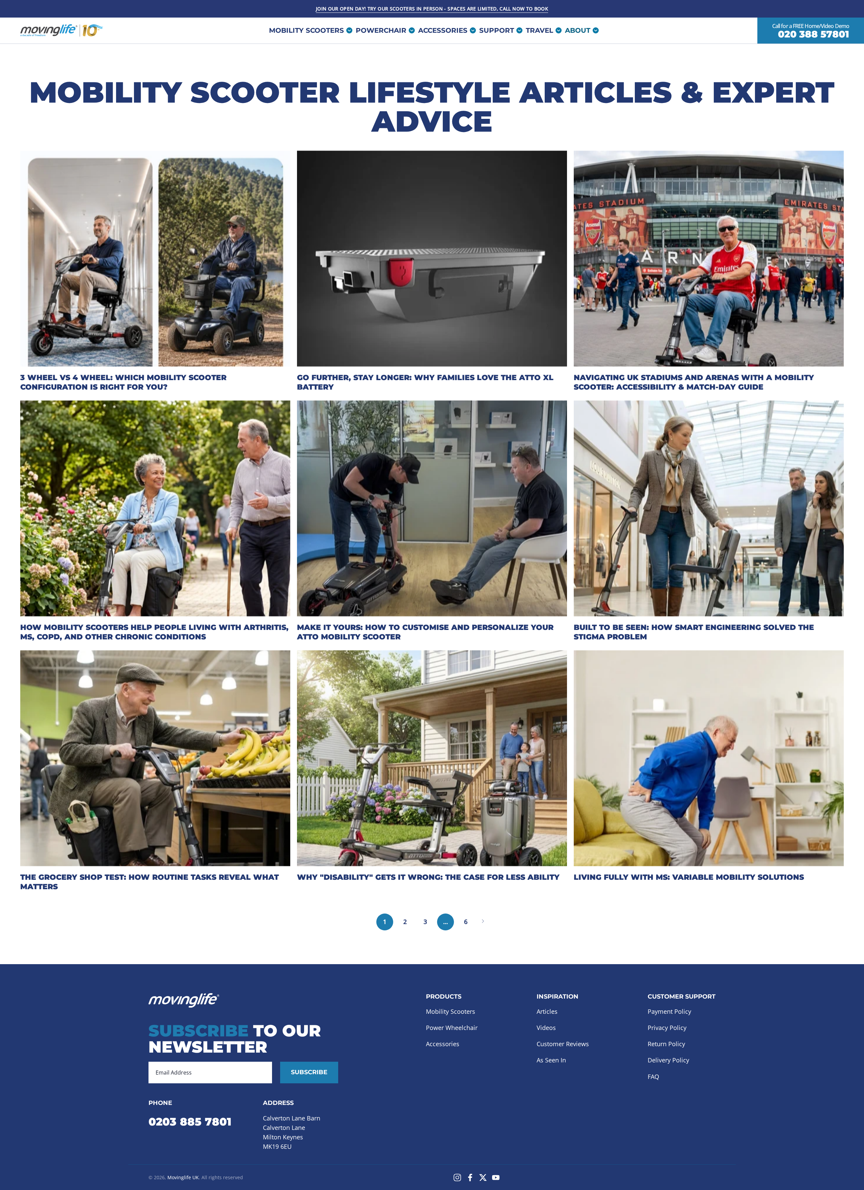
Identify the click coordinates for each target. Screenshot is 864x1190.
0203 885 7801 (189, 1121)
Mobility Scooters (450, 1011)
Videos (546, 1028)
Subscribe (309, 1072)
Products (443, 996)
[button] (499, 31)
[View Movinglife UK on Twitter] (483, 1177)
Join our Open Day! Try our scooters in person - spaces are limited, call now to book (432, 8)
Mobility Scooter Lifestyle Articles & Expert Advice (432, 106)
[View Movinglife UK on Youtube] (496, 1177)
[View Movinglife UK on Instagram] (457, 1177)
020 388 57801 (813, 34)
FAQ (653, 1077)
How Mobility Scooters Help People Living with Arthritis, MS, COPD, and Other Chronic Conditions (154, 632)
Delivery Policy (668, 1060)
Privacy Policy (667, 1028)
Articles (547, 1011)
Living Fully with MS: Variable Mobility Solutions (689, 877)
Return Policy (666, 1044)
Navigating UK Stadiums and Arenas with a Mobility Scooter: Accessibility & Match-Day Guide (694, 382)
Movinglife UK (183, 1177)
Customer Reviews (563, 1044)
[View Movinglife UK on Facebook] (470, 1177)
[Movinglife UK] (62, 30)
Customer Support (682, 996)
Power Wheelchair (452, 1028)
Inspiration (557, 996)
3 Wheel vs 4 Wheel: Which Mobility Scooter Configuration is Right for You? (123, 382)
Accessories (442, 1044)
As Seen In (551, 1060)
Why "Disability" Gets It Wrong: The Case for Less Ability (428, 877)
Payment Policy (669, 1011)
